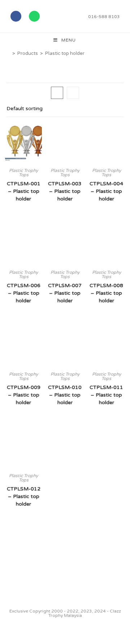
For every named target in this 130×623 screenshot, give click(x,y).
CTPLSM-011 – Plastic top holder (106, 395)
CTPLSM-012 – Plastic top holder (23, 496)
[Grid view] (57, 93)
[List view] (73, 93)
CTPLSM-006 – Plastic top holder (23, 293)
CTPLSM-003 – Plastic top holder (65, 191)
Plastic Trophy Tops (23, 172)
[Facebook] (15, 16)
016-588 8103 (104, 16)
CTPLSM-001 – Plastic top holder (23, 191)
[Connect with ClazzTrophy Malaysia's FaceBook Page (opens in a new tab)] (14, 591)
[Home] (8, 53)
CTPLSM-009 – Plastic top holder (23, 395)
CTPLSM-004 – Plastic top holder (106, 191)
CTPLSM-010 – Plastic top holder (65, 395)
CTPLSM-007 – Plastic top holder (65, 293)
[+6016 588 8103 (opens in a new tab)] (114, 589)
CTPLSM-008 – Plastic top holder (106, 293)
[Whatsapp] (34, 16)
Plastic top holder (64, 53)
